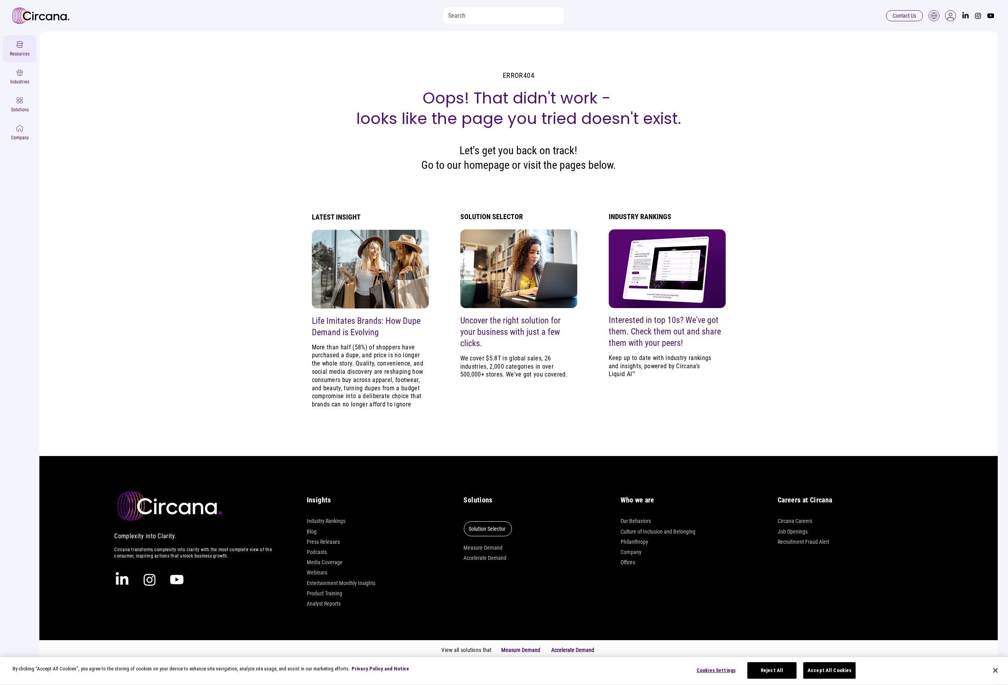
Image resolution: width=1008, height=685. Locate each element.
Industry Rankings (326, 521)
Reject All (772, 670)
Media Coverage (325, 562)
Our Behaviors (636, 521)
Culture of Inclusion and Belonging (658, 531)
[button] (950, 15)
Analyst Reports (324, 603)
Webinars (317, 572)
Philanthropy (634, 542)
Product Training (324, 593)
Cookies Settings (716, 670)
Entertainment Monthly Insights (341, 583)
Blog (312, 531)
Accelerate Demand (484, 558)
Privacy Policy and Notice (380, 669)
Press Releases (323, 542)
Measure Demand (482, 548)
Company (631, 552)
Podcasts (317, 552)
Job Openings (793, 531)
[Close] (995, 670)
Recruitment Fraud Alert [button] (803, 542)
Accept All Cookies (829, 670)
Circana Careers (795, 521)
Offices (628, 562)
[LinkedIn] (965, 16)
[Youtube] (991, 16)
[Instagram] (978, 16)
